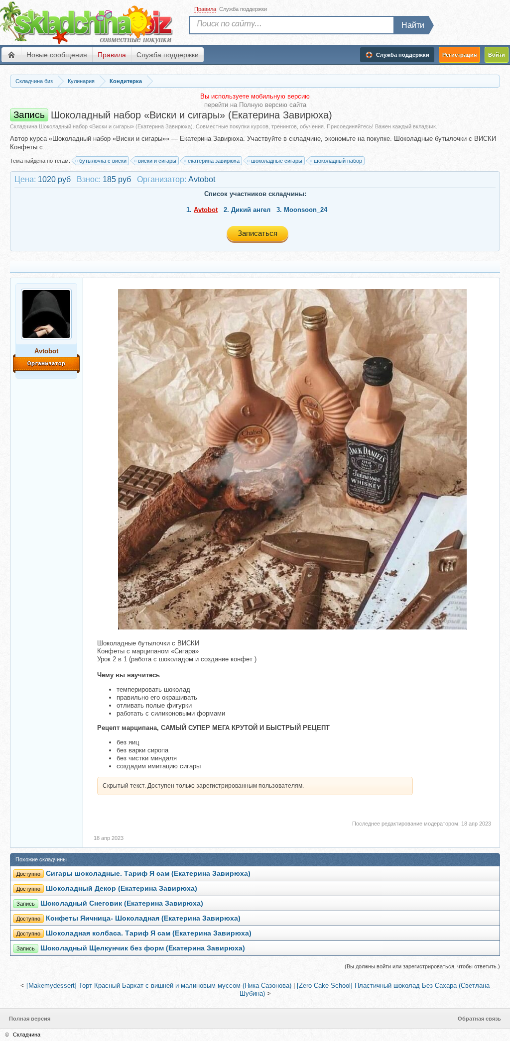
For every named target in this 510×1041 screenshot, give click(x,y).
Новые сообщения (56, 55)
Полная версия (29, 1019)
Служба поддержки (167, 55)
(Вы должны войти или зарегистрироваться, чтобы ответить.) (422, 966)
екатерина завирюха (214, 161)
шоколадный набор (338, 161)
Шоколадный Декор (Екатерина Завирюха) (121, 888)
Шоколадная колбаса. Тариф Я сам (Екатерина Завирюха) (149, 933)
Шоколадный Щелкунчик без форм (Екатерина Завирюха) (142, 948)
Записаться (257, 233)
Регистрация (459, 55)
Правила (112, 55)
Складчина (26, 1035)
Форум (11, 54)
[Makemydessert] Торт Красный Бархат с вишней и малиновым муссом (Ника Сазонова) (158, 985)
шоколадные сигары (276, 161)
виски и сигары (157, 161)
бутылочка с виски (103, 161)
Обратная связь (479, 1019)
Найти (412, 25)
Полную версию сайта (272, 104)
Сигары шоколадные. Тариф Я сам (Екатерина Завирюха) (148, 873)
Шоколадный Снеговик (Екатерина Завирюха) (121, 903)
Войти (496, 55)
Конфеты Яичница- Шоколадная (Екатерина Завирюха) (143, 918)
